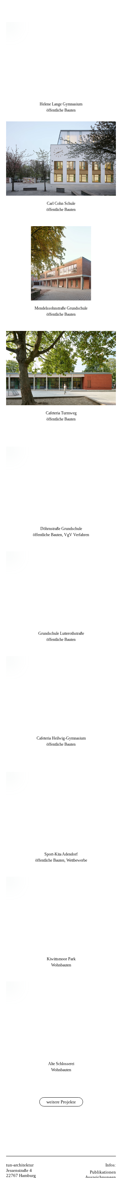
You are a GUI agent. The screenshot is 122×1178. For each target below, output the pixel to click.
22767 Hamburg (21, 1175)
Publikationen (103, 1172)
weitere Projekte (61, 1101)
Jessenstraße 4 (19, 1170)
